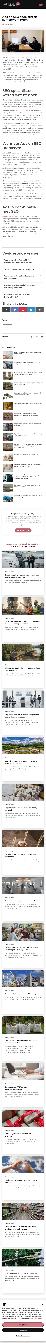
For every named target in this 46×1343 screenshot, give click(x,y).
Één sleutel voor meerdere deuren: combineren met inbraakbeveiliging (26, 414)
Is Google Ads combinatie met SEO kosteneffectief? (23, 295)
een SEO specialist (23, 111)
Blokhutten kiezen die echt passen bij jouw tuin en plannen (28, 383)
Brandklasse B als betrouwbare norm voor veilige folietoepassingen (28, 363)
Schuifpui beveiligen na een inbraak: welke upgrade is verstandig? (28, 393)
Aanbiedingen (9, 24)
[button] (43, 1304)
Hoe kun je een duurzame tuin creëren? (21, 1273)
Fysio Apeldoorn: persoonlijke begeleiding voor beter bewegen (28, 434)
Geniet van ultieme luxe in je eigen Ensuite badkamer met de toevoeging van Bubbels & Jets (28, 445)
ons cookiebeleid (36, 1318)
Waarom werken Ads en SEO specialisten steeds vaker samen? (23, 261)
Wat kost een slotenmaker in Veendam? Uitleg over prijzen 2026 (27, 465)
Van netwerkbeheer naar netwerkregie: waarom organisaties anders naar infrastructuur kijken (27, 476)
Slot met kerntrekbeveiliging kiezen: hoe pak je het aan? (27, 352)
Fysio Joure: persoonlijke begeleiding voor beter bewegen (28, 496)
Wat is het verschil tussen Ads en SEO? (23, 269)
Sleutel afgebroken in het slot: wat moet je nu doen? (28, 404)
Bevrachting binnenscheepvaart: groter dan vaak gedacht (27, 485)
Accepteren (23, 1325)
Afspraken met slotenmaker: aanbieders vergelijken (27, 424)
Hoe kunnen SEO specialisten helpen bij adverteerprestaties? (23, 286)
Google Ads (7, 216)
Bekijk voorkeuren (23, 1336)
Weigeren (23, 1330)
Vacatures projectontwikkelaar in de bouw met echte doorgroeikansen (28, 373)
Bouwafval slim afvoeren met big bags (21, 994)
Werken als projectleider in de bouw (26, 454)
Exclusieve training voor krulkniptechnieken (23, 901)
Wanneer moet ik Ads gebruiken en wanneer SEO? (23, 277)
